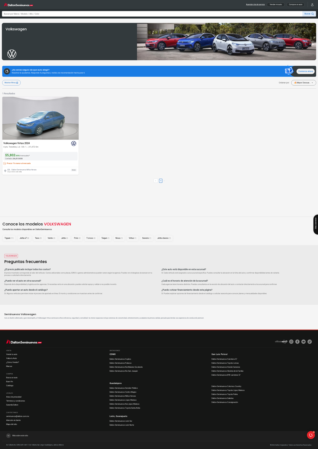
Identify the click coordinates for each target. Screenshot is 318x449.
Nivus (119, 238)
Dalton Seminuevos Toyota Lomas (225, 363)
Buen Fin (9, 381)
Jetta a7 (24, 238)
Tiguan (9, 238)
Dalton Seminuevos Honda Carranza (226, 367)
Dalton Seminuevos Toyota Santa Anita (125, 408)
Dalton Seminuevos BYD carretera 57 (226, 375)
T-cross (90, 238)
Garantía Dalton (12, 405)
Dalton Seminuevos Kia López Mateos (124, 404)
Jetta (64, 238)
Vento (51, 238)
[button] (311, 4)
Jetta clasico (164, 238)
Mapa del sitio (11, 424)
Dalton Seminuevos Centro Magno (123, 392)
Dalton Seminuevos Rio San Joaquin (124, 371)
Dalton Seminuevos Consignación (225, 402)
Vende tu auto (11, 354)
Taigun (105, 238)
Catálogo (9, 385)
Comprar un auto (295, 4)
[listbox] (303, 82)
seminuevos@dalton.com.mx (17, 416)
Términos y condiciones (15, 401)
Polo (77, 238)
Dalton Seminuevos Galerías (222, 398)
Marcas (9, 366)
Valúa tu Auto (11, 358)
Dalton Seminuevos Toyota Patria (225, 394)
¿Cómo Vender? (12, 362)
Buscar (307, 14)
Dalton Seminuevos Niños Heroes (123, 396)
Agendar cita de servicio (255, 4)
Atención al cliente (13, 420)
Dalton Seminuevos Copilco (120, 359)
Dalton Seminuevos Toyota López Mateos (228, 390)
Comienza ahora (305, 71)
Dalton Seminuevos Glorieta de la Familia (227, 371)
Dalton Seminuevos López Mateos (123, 400)
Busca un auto (12, 377)
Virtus (132, 238)
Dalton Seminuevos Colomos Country (226, 386)
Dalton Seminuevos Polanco (121, 363)
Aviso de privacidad (13, 397)
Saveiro (146, 238)
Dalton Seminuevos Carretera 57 (224, 359)
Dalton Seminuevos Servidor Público (124, 388)
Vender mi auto (276, 4)
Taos (38, 238)
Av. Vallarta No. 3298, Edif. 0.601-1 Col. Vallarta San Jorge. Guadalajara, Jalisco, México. (35, 445)
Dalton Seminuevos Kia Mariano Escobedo (126, 367)
